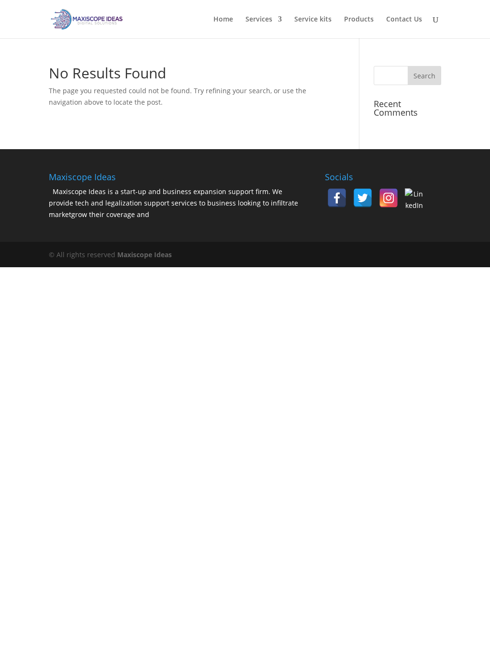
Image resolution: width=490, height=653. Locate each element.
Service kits (313, 19)
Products (359, 19)
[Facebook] (336, 197)
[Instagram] (388, 197)
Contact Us (404, 19)
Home (223, 19)
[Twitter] (362, 197)
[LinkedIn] (414, 197)
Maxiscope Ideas (144, 254)
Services (258, 19)
